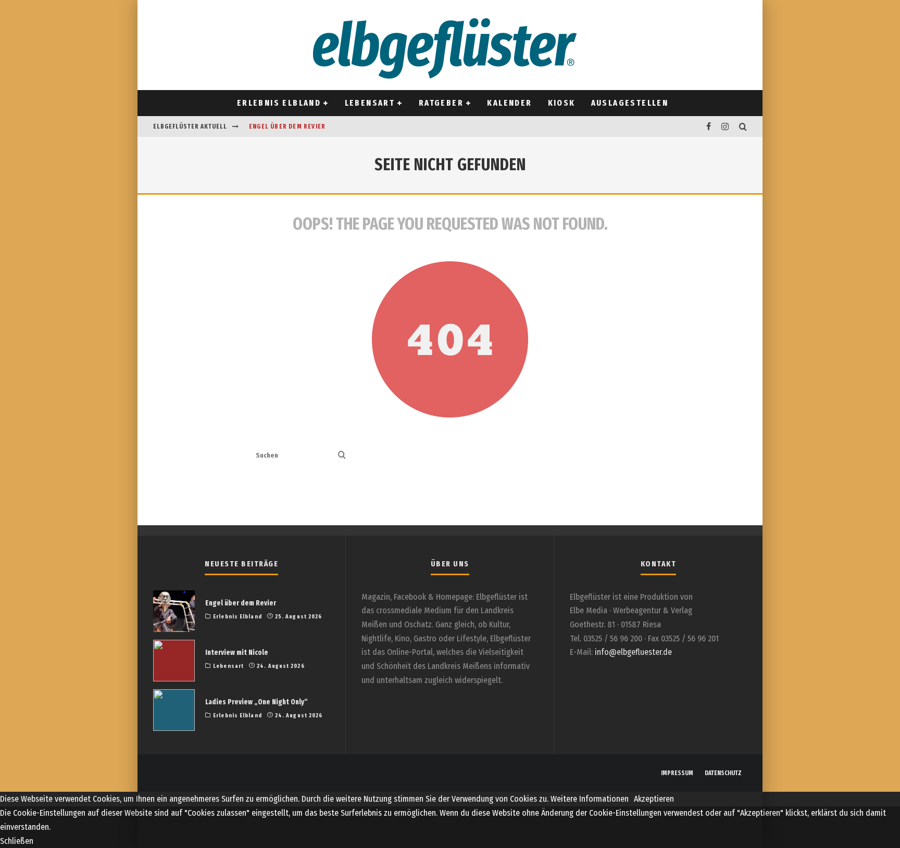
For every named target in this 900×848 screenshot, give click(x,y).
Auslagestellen (630, 103)
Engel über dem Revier (287, 126)
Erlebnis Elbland (279, 103)
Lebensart (370, 103)
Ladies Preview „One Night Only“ (256, 702)
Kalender (509, 103)
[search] (342, 455)
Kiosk (562, 103)
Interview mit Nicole (236, 652)
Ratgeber (441, 103)
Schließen (16, 841)
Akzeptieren (654, 799)
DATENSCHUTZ (723, 773)
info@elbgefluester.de (633, 652)
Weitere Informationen (590, 799)
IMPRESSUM (677, 773)
